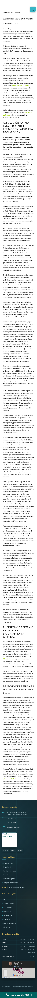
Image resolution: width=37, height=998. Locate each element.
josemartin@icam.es (13, 827)
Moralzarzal (7, 911)
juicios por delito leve (10, 779)
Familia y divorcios (9, 871)
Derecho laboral (8, 875)
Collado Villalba (8, 904)
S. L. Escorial (7, 907)
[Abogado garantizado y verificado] (9, 840)
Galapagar (6, 919)
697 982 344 (12, 819)
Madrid (5, 900)
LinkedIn (13, 850)
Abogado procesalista (10, 882)
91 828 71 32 (12, 823)
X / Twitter (5, 850)
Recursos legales (9, 879)
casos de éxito (20, 887)
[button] (33, 9)
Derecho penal (8, 863)
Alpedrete (6, 927)
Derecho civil (7, 867)
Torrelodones (7, 915)
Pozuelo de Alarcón (10, 923)
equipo (11, 887)
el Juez (21, 659)
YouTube (20, 850)
